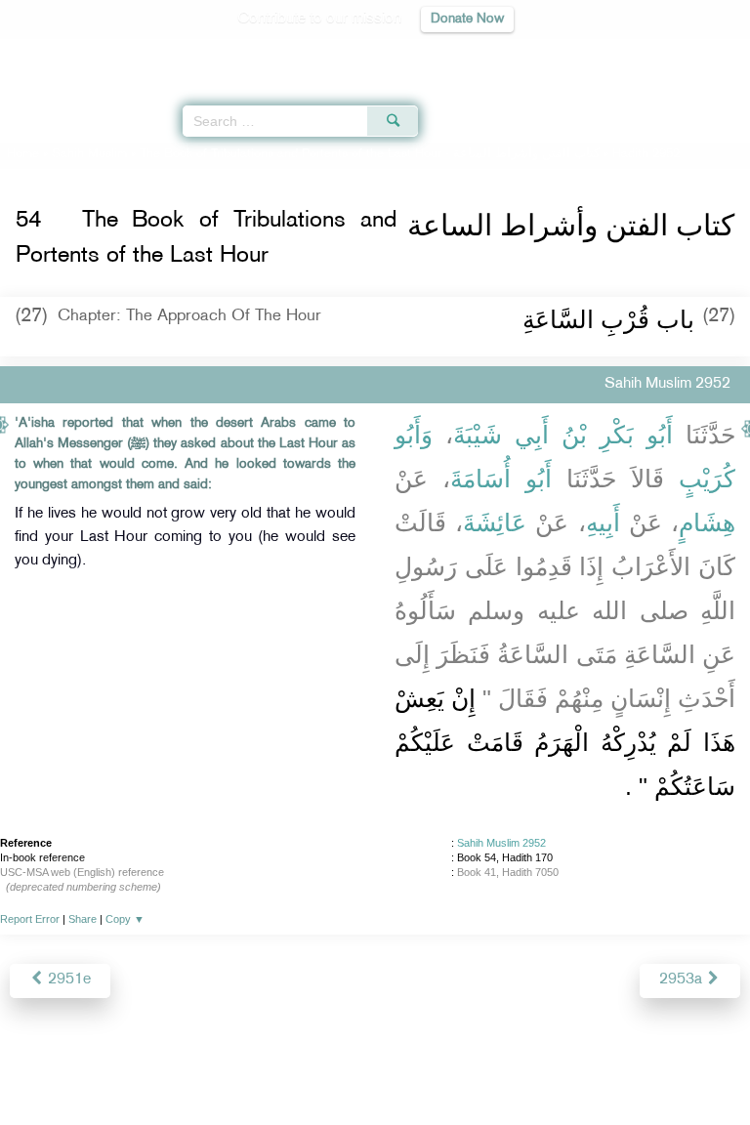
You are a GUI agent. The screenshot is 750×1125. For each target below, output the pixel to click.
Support (322, 1068)
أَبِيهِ (603, 522)
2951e (67, 980)
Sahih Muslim (89, 154)
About (213, 1068)
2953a (682, 980)
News (264, 1068)
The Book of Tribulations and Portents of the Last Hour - (370, 154)
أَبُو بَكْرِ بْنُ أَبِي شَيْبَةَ (563, 434)
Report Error (30, 919)
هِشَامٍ (707, 522)
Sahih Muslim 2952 (501, 843)
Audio (693, 54)
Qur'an (461, 54)
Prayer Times (614, 54)
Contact (472, 1068)
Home (23, 154)
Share (82, 919)
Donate (533, 1068)
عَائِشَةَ (494, 522)
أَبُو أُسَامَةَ (501, 478)
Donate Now (467, 19)
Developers (397, 1068)
